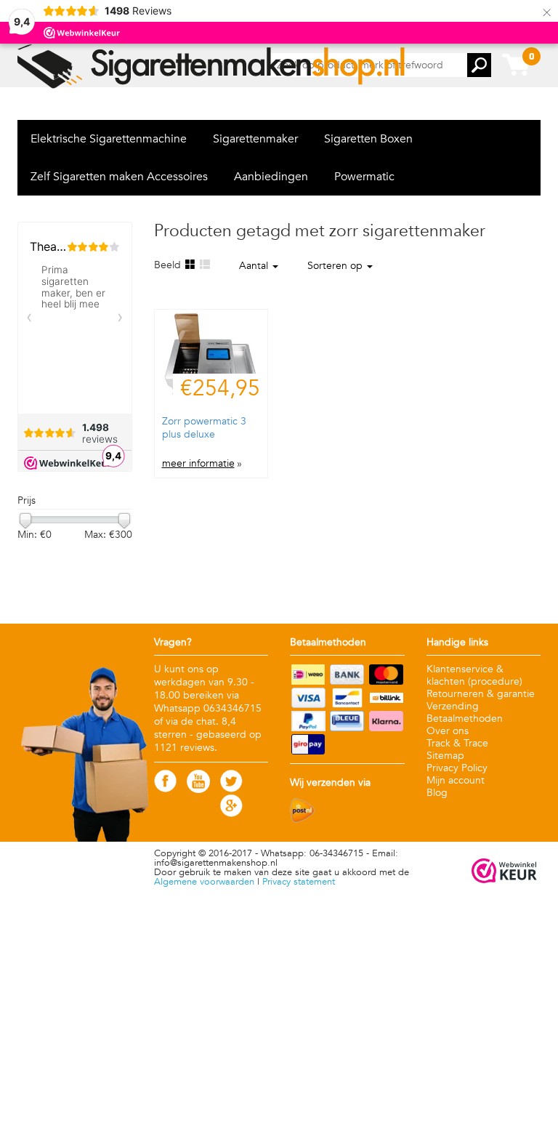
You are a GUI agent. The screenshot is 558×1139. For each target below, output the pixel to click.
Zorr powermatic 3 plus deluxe (204, 427)
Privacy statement (298, 881)
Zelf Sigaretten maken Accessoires (119, 177)
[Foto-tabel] (189, 265)
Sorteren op (336, 266)
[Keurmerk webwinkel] (504, 872)
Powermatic (364, 177)
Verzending (452, 706)
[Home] (212, 66)
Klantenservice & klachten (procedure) (474, 675)
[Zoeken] (479, 65)
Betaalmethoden (464, 718)
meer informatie (198, 463)
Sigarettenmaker (255, 139)
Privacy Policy (457, 768)
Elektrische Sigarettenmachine (109, 139)
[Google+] (231, 814)
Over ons (447, 731)
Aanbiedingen (271, 177)
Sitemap (445, 755)
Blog (437, 793)
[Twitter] (231, 789)
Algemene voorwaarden (204, 881)
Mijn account (455, 780)
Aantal (255, 266)
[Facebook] (165, 789)
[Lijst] (204, 265)
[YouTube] (198, 790)
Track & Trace (457, 743)
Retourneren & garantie (480, 694)
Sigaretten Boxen (368, 139)
